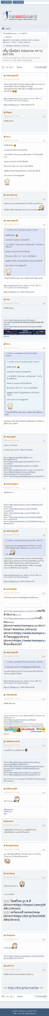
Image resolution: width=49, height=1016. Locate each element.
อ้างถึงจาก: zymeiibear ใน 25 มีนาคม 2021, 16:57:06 (24, 662)
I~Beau (20, 42)
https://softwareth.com (17, 470)
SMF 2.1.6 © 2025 (18, 1013)
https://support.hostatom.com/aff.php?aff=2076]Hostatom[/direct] (20, 721)
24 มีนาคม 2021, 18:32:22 (11, 303)
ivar (8, 299)
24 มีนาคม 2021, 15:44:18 (11, 116)
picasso (9, 821)
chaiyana (10, 935)
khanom (27, 42)
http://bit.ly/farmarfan (23, 988)
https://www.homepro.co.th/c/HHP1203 (22, 611)
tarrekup (10, 873)
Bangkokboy (12, 845)
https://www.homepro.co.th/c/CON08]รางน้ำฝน (22, 514)
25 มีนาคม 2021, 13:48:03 (11, 488)
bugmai (36, 40)
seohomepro (12, 483)
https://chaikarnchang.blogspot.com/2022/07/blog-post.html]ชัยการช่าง (24, 957)
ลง (3, 67)
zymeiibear (11, 589)
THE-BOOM (11, 694)
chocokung (11, 194)
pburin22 (6, 42)
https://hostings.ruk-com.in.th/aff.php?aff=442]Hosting (19, 473)
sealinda (24, 40)
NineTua (30, 40)
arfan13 (10, 965)
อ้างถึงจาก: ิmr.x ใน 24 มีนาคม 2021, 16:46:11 (22, 230)
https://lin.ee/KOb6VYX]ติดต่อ (19, 457)
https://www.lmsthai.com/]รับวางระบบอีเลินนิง (21, 467)
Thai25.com (8, 811)
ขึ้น (3, 996)
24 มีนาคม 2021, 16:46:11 (11, 140)
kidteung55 (11, 788)
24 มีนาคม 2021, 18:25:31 (11, 224)
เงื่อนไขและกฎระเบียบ (25, 1011)
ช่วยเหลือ (14, 1011)
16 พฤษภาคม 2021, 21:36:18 (12, 969)
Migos (9, 112)
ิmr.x (8, 136)
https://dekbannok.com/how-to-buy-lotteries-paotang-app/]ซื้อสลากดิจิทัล (22, 763)
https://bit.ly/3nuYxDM (29, 916)
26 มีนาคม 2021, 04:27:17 (11, 825)
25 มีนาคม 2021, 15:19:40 (11, 535)
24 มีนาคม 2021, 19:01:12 (11, 348)
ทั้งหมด (19, 67)
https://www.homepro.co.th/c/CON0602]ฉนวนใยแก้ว (23, 506)
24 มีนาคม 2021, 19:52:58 (11, 440)
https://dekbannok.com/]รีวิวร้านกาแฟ (22, 773)
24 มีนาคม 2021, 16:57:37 (11, 199)
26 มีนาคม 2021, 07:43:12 (11, 877)
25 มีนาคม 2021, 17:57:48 (11, 745)
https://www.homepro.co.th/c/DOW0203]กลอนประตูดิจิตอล (24, 522)
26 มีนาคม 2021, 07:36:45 (11, 849)
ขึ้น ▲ (35, 1011)
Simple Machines (30, 1013)
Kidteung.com (8, 809)
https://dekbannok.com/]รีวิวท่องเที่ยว (21, 775)
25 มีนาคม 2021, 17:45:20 (11, 656)
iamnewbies (16, 40)
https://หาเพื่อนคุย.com (11, 105)
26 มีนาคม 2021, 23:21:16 (11, 939)
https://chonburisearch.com (13, 98)
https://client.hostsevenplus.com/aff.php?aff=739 (26, 726)
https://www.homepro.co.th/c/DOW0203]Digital (25, 517)
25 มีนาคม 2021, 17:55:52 (11, 698)
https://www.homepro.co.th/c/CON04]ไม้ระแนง (20, 510)
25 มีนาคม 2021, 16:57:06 (11, 593)
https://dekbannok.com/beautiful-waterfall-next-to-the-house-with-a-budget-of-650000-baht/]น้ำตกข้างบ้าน (24, 768)
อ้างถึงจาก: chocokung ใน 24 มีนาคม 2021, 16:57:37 (25, 540)
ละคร (5, 814)
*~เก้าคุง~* (13, 42)
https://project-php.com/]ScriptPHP (21, 462)
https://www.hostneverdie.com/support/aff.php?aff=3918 (23, 327)
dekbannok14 (13, 741)
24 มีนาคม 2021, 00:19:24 (11, 79)
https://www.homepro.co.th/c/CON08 (22, 618)
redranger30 (12, 75)
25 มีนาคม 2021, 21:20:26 (11, 792)
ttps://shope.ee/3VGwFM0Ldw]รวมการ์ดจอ (24, 476)
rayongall (11, 436)
